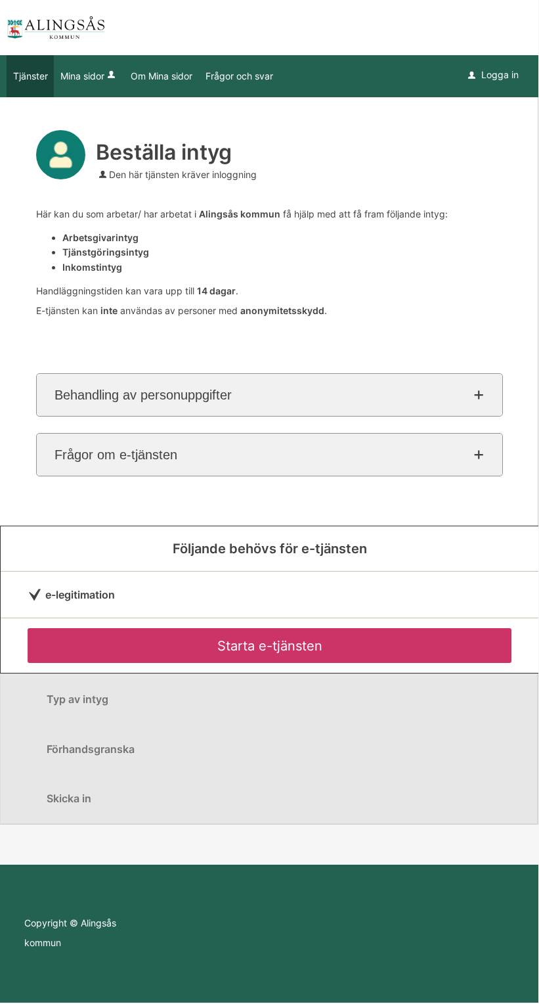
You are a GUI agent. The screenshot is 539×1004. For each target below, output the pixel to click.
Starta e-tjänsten (269, 646)
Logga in (493, 74)
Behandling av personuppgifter (143, 395)
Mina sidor (82, 75)
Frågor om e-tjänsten (115, 454)
